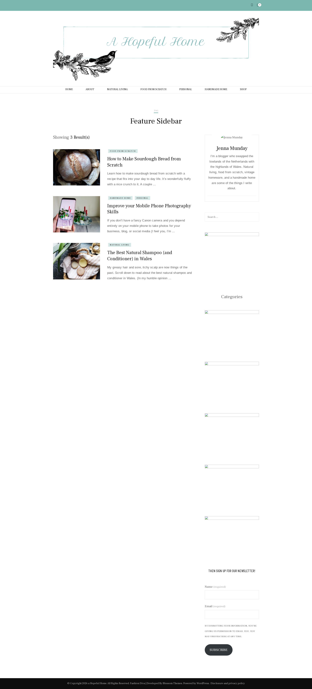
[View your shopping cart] (258, 5)
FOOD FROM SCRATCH (153, 89)
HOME (69, 89)
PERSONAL (185, 89)
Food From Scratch (123, 151)
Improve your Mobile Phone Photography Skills (149, 209)
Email (215, 606)
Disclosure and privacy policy (228, 683)
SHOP (243, 89)
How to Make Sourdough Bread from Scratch (144, 162)
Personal (142, 198)
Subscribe (219, 650)
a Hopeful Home (97, 683)
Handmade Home (120, 198)
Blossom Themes (172, 683)
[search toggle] (252, 5)
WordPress (203, 683)
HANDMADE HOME (216, 89)
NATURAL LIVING (117, 89)
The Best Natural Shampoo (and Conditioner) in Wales (139, 256)
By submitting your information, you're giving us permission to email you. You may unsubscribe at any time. (231, 631)
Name (215, 587)
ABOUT (90, 89)
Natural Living (119, 244)
